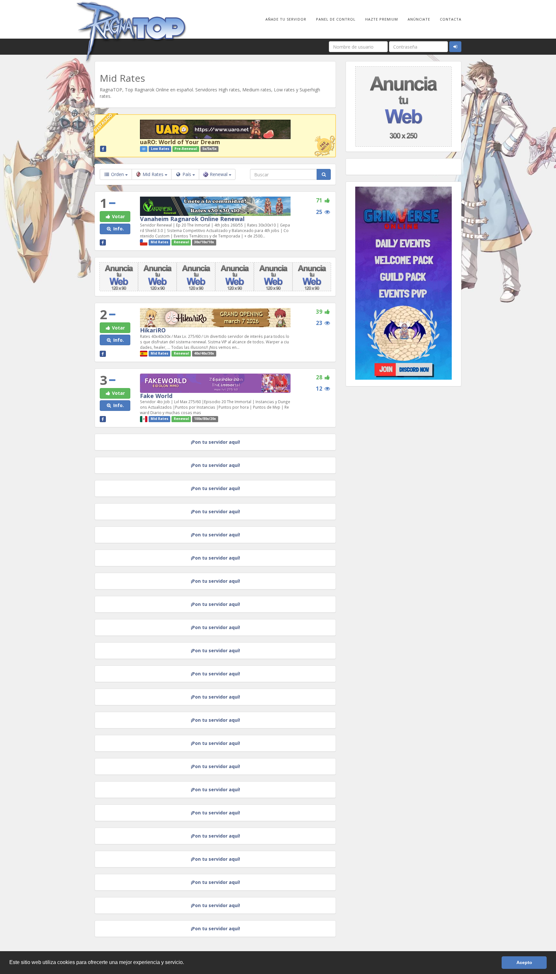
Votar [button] (118, 216)
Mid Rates (154, 174)
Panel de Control (336, 19)
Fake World (156, 396)
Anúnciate (419, 19)
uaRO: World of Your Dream (180, 142)
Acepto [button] (524, 962)
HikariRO (153, 330)
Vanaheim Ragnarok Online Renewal (192, 219)
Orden (117, 174)
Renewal (219, 174)
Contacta (450, 19)
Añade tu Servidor (285, 19)
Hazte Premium (381, 19)
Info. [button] (118, 229)
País (186, 174)
